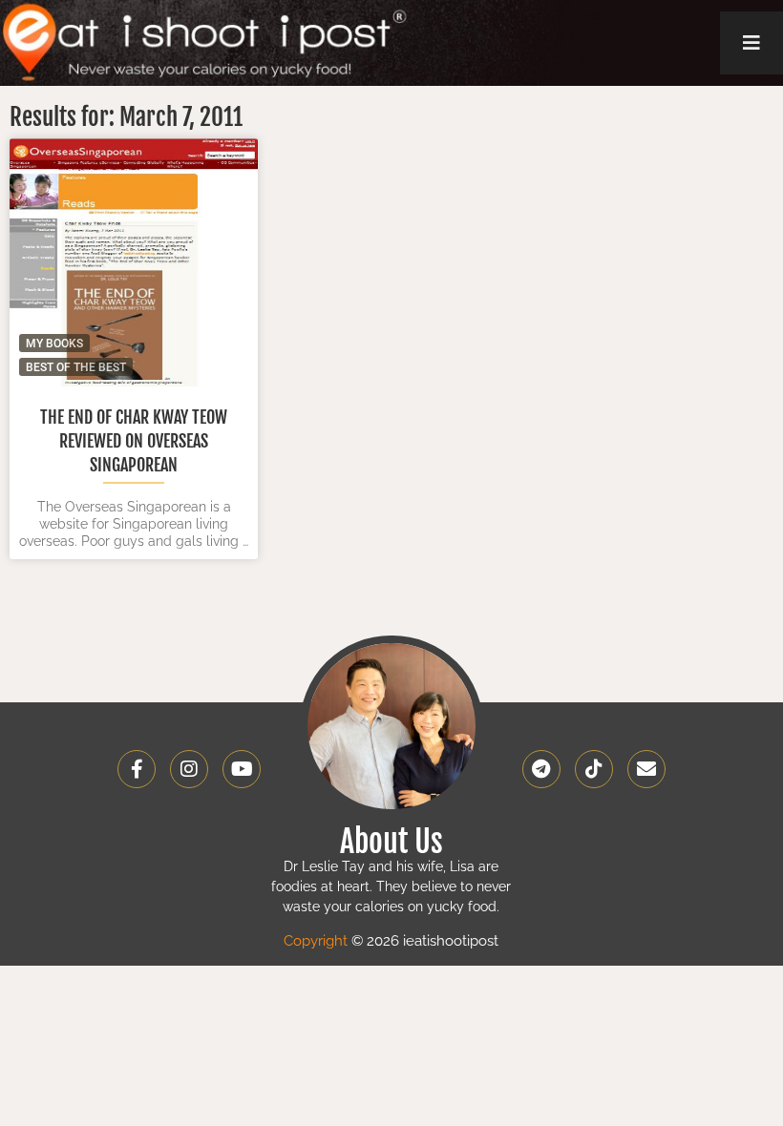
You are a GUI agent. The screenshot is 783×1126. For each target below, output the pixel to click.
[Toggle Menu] (751, 42)
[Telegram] (541, 769)
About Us (391, 842)
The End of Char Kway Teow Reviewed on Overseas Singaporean (133, 441)
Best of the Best (76, 367)
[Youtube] (241, 769)
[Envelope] (646, 769)
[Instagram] (189, 769)
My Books (54, 343)
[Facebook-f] (136, 769)
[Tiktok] (594, 769)
